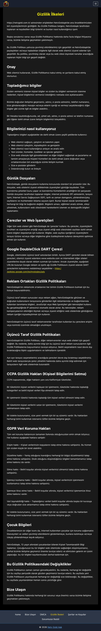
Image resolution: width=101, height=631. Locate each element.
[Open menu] (95, 4)
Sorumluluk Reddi (50, 619)
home (18, 614)
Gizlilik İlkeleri (57, 614)
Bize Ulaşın (30, 614)
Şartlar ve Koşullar (77, 614)
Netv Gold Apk (55, 627)
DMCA (43, 614)
